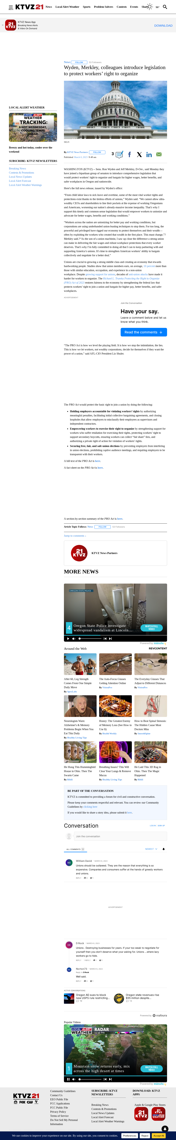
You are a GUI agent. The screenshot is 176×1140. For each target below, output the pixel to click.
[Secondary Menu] (13, 6)
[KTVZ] (29, 7)
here (129, 812)
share (153, 878)
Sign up (161, 825)
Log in (153, 825)
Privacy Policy (58, 1111)
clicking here (90, 806)
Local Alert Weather (67, 6)
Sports (86, 6)
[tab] (75, 849)
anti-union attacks (138, 274)
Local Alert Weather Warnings (25, 185)
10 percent (149, 266)
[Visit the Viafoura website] (159, 1015)
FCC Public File (59, 1107)
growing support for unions (100, 274)
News (49, 6)
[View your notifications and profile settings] (163, 849)
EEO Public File (59, 1099)
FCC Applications (60, 1103)
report (161, 878)
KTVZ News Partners (77, 152)
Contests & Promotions (21, 172)
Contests (122, 6)
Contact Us (56, 1095)
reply (78, 878)
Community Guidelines (62, 1091)
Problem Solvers (103, 6)
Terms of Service (59, 1115)
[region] (115, 920)
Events (134, 6)
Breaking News (17, 168)
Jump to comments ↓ (75, 535)
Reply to (82, 972)
